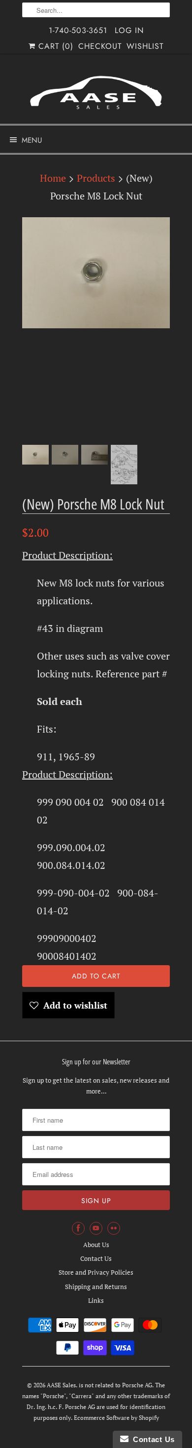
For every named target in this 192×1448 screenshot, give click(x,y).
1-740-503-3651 (78, 30)
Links (96, 1300)
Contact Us (96, 1258)
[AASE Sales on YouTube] (96, 1228)
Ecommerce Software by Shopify (116, 1417)
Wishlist (145, 46)
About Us (96, 1244)
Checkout (100, 46)
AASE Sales (61, 1385)
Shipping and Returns (96, 1286)
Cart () (54, 46)
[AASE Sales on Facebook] (78, 1228)
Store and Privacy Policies (96, 1272)
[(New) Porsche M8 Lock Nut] (96, 272)
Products (96, 178)
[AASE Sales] (96, 93)
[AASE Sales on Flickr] (113, 1228)
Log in (129, 30)
